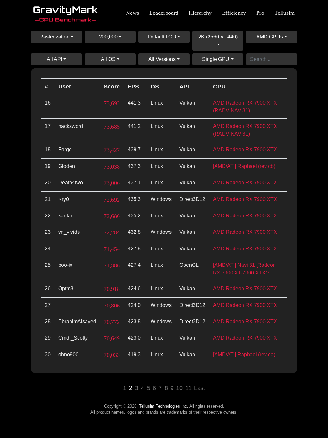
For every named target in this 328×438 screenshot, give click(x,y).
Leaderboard (163, 13)
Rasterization (54, 36)
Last (199, 388)
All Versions (162, 59)
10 (179, 388)
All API (54, 59)
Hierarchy (200, 13)
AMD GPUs (269, 36)
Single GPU (215, 59)
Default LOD (162, 36)
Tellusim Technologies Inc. (163, 406)
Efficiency (234, 13)
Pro (260, 13)
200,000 (108, 36)
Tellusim (285, 13)
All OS (108, 59)
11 (188, 388)
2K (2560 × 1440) (218, 36)
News (132, 13)
